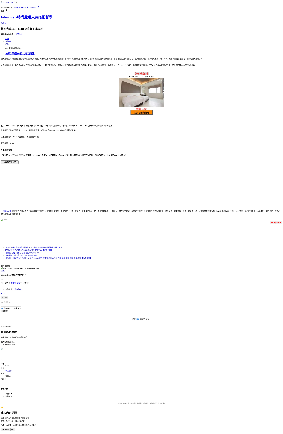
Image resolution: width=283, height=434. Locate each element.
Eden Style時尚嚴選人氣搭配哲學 (27, 17)
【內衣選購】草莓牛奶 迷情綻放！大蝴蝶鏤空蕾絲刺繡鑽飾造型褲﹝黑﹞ (33, 247)
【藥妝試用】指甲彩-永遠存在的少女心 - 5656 (23, 253)
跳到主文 (4, 23)
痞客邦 (13, 283)
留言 (18, 283)
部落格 (8, 41)
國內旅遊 (18, 289)
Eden (3, 271)
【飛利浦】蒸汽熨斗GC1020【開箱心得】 (21, 255)
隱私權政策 (154, 403)
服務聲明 (162, 403)
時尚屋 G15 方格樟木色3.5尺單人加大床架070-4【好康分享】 (29, 250)
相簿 (7, 39)
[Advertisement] (122, 183)
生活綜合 (19, 34)
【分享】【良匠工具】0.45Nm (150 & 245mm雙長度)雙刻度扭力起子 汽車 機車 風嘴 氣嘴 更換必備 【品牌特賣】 (48, 258)
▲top (3, 293)
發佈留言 (5, 311)
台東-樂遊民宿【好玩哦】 (20, 53)
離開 (12, 429)
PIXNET (124, 403)
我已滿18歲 (5, 429)
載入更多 (5, 297)
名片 (7, 44)
